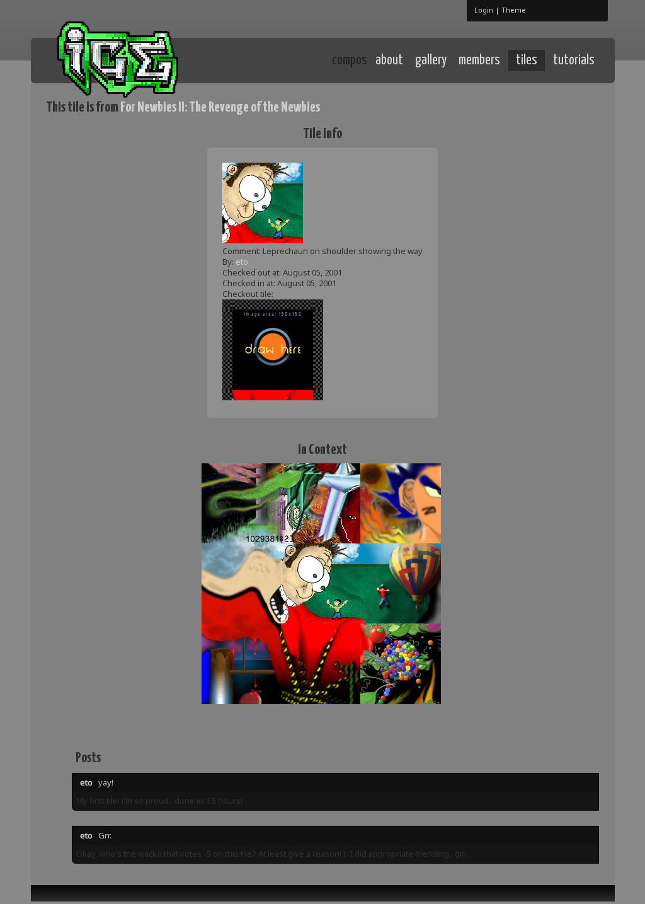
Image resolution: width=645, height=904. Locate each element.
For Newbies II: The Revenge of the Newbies (220, 107)
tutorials (574, 60)
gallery (431, 60)
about (389, 60)
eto (242, 261)
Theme (513, 9)
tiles (526, 60)
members (479, 60)
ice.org (138, 59)
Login (483, 9)
